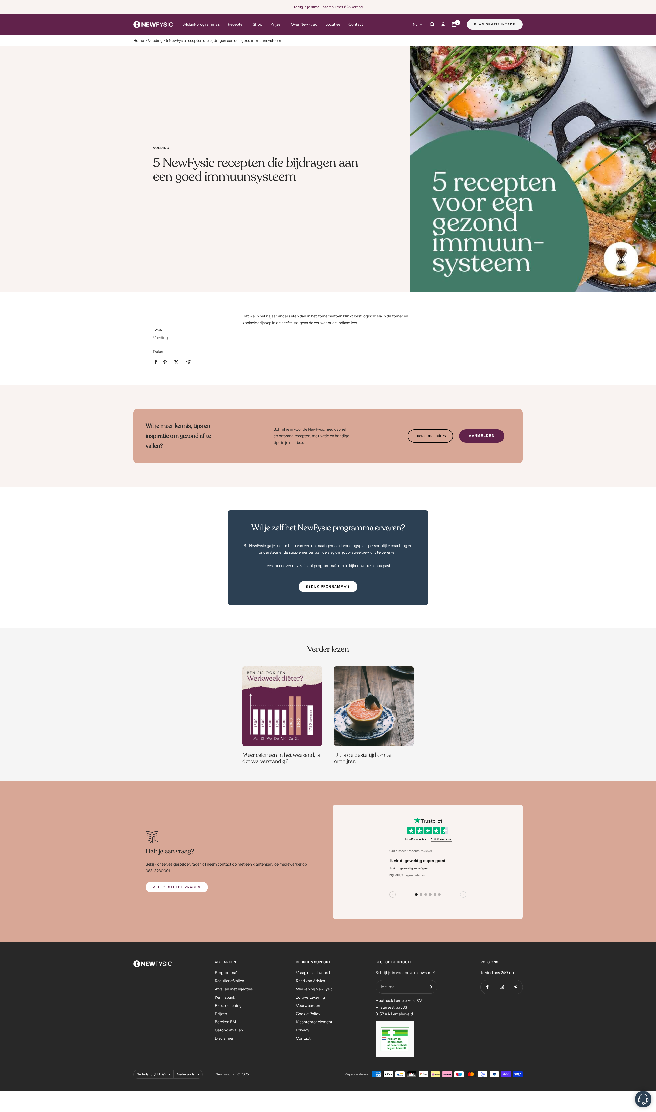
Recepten (236, 24)
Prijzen (276, 24)
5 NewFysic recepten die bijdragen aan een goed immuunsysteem (223, 40)
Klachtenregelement (314, 1021)
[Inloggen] (443, 24)
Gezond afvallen (229, 1030)
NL (415, 24)
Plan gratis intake (495, 24)
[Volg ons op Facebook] (487, 987)
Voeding (155, 40)
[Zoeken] (432, 24)
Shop (257, 24)
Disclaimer (224, 1038)
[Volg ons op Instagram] (502, 987)
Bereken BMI (226, 1021)
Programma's (226, 972)
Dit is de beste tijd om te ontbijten (362, 758)
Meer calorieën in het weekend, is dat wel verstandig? (281, 758)
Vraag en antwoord (313, 972)
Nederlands (185, 1074)
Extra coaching (228, 1005)
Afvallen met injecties (234, 989)
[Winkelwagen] (454, 24)
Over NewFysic (304, 24)
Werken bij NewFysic (314, 989)
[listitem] (156, 362)
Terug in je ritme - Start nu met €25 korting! (328, 7)
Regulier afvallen (229, 980)
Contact (355, 24)
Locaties (332, 24)
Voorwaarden (308, 1005)
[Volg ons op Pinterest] (516, 987)
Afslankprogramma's (201, 24)
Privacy (302, 1030)
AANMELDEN (482, 436)
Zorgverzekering (310, 997)
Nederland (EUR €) (151, 1074)
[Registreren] (430, 987)
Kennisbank (225, 997)
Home (138, 40)
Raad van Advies (310, 980)
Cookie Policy (308, 1013)
